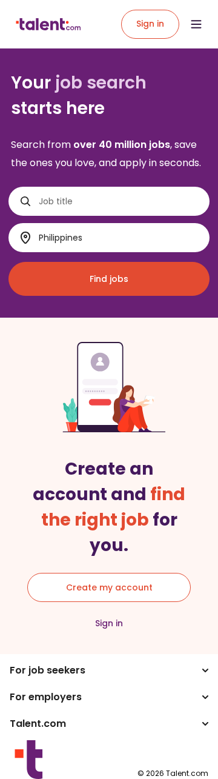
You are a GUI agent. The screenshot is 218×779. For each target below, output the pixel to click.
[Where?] (25, 238)
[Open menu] (196, 24)
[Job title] (25, 201)
